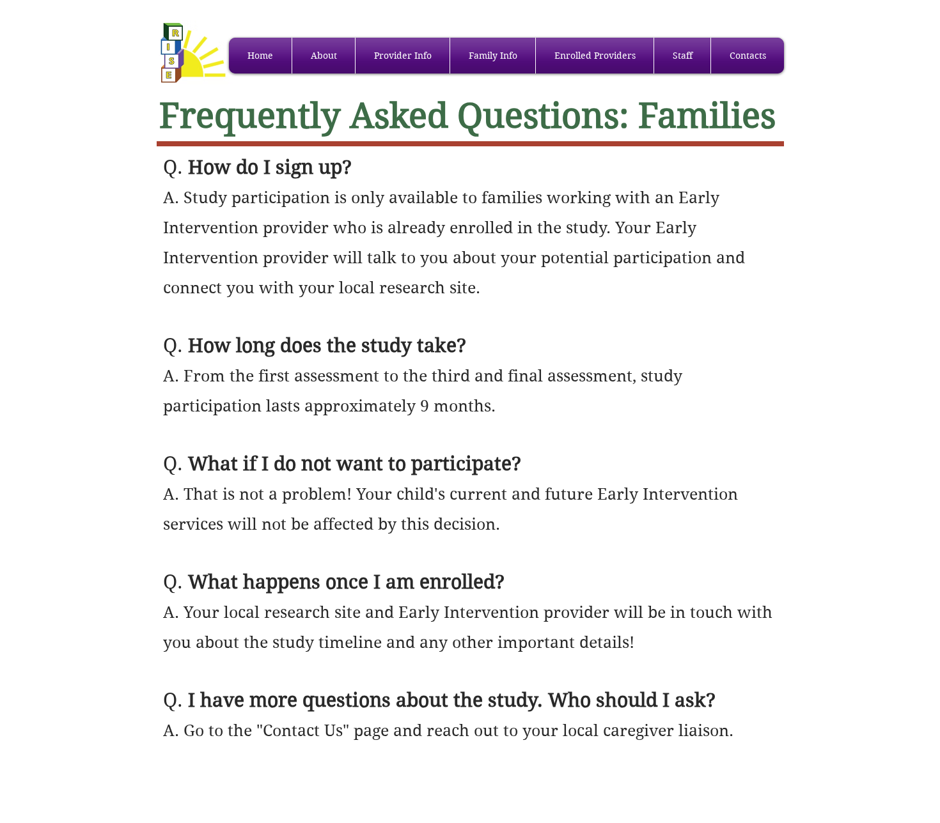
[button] (323, 55)
